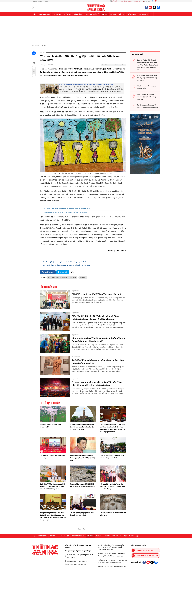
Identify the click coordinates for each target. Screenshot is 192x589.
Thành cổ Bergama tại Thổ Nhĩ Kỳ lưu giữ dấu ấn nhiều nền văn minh (82, 485)
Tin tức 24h (57, 14)
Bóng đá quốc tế (92, 14)
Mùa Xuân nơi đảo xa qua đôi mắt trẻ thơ (146, 87)
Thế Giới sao (131, 14)
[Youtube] (155, 1)
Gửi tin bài (147, 1)
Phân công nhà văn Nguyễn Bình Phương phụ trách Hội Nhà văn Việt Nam (83, 458)
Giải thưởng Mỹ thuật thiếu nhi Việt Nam (62, 277)
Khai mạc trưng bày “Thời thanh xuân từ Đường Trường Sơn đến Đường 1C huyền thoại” (99, 339)
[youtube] (150, 7)
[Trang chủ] (34, 14)
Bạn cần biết (143, 14)
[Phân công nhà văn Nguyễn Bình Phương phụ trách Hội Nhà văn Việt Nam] (83, 445)
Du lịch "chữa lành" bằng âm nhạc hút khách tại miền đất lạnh (112, 457)
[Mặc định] (34, 71)
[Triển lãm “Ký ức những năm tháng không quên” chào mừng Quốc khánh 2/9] (55, 365)
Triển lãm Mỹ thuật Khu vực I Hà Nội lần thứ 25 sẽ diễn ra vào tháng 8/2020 (66, 212)
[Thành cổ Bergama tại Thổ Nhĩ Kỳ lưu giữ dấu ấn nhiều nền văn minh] (83, 474)
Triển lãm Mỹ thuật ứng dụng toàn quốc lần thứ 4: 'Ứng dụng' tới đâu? (64, 262)
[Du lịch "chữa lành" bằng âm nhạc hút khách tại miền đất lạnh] (113, 445)
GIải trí (121, 14)
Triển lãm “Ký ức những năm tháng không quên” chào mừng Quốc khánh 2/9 (98, 361)
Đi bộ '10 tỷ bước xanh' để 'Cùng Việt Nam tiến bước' (97, 294)
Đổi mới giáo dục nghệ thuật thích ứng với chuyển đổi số (82, 514)
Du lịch (113, 14)
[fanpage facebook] (146, 7)
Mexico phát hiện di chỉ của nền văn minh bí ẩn (113, 514)
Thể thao (67, 14)
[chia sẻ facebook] (34, 58)
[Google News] (113, 65)
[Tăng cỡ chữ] (33, 67)
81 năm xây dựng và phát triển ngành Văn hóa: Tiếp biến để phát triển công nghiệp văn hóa (97, 383)
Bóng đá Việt (78, 14)
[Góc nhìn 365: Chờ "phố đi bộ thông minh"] (53, 414)
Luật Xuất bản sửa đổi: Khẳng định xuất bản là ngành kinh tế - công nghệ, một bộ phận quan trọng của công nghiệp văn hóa (112, 428)
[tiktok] (154, 7)
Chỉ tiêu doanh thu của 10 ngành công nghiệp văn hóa (147, 106)
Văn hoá (43, 45)
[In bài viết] (34, 63)
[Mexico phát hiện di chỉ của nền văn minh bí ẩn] (113, 502)
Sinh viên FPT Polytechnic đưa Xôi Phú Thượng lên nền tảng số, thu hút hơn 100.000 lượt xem (52, 486)
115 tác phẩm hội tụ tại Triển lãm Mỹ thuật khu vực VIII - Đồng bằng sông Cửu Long (112, 486)
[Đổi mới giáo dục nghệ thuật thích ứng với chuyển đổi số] (83, 502)
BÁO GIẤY (114, 1)
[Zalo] (158, 7)
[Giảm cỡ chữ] (33, 75)
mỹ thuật (83, 277)
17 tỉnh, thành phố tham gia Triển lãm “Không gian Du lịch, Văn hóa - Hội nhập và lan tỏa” (82, 427)
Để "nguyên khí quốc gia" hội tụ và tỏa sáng (52, 457)
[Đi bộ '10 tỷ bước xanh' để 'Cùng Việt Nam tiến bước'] (55, 299)
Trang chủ (35, 45)
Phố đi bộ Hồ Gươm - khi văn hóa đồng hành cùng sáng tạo (146, 96)
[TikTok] (159, 1)
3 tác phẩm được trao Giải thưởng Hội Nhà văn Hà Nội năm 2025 (147, 77)
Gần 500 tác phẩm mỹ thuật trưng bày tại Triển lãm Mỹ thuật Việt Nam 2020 (86, 85)
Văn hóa (105, 14)
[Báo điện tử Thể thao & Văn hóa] (96, 7)
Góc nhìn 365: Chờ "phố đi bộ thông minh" (50, 426)
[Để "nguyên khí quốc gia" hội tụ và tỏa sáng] (53, 445)
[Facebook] (152, 1)
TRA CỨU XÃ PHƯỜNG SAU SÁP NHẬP (130, 1)
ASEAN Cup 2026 (44, 14)
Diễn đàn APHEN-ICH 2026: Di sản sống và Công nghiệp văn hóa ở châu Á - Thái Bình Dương (95, 317)
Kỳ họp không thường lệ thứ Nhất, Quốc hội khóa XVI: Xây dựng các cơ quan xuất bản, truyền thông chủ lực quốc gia (53, 516)
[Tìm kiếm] (34, 7)
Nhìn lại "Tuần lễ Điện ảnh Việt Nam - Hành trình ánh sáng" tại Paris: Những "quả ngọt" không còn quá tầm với (147, 65)
